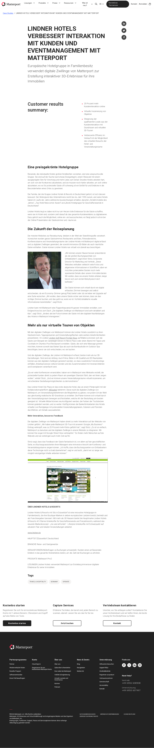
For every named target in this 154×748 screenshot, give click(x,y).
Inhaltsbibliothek (104, 671)
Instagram (140, 665)
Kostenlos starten (17, 623)
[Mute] (95, 500)
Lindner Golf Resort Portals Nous (63, 338)
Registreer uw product (106, 675)
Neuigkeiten (81, 668)
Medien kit (80, 671)
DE (100, 4)
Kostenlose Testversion (113, 4)
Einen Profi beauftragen (17, 678)
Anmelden (143, 4)
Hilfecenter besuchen (106, 664)
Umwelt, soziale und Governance (61, 679)
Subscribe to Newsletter (62, 668)
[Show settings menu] (100, 500)
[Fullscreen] (105, 500)
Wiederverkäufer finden (17, 668)
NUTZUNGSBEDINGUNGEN (87, 714)
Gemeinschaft (104, 682)
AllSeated (53, 390)
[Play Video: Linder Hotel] (67, 478)
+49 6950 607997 (131, 690)
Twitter (129, 665)
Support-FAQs (103, 668)
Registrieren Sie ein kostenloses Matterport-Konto (42, 668)
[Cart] (150, 4)
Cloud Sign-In (36, 664)
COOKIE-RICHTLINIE (129, 714)
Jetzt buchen (67, 623)
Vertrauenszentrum (106, 678)
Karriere (57, 683)
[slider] (65, 500)
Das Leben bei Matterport (63, 671)
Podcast (57, 687)
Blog (78, 664)
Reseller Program (15, 671)
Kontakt (134, 4)
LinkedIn (134, 665)
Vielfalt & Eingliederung (62, 675)
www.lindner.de (34, 533)
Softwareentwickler (16, 675)
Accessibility (103, 685)
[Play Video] (30, 500)
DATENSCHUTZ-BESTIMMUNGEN (109, 714)
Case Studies (8, 13)
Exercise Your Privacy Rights (89, 716)
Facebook (124, 665)
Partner (12, 664)
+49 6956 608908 (131, 683)
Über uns (57, 664)
